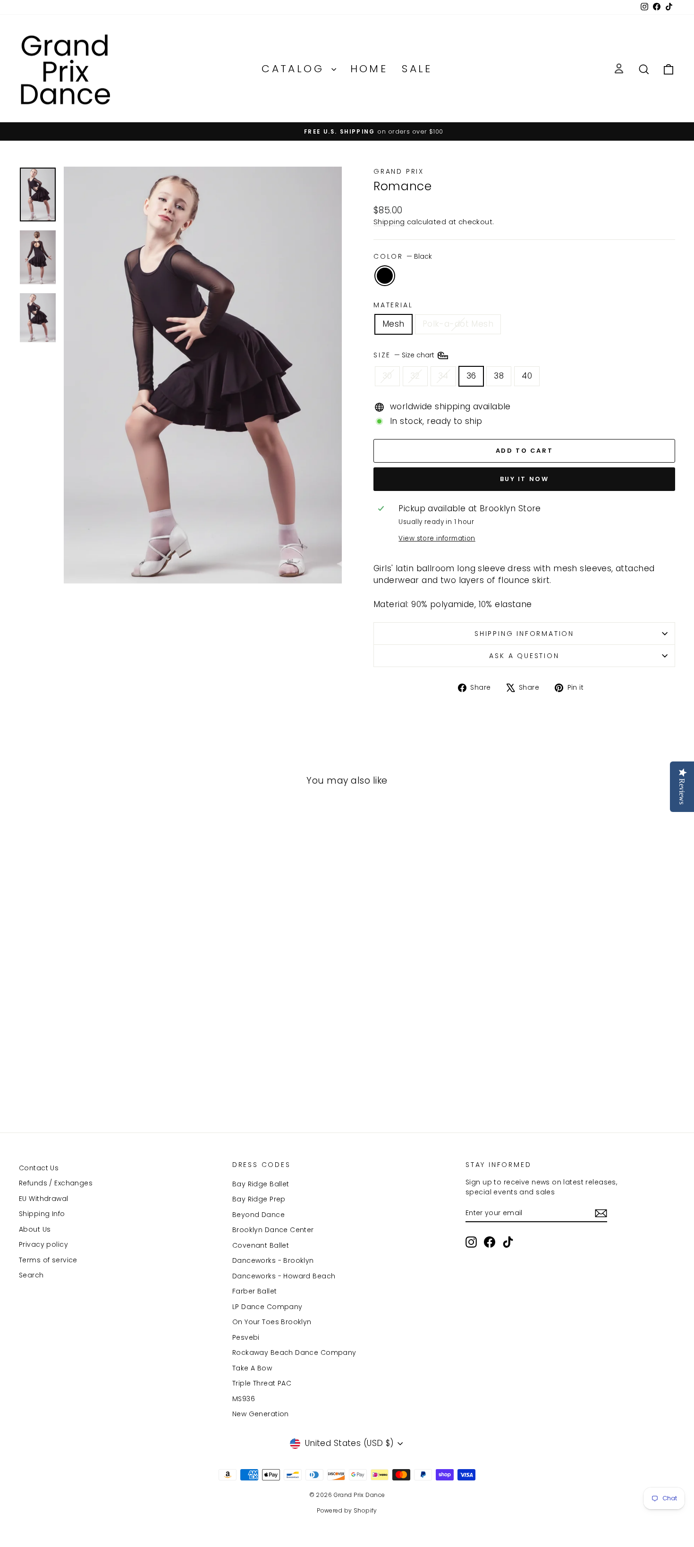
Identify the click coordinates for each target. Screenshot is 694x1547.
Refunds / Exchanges (56, 1183)
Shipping (389, 222)
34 (443, 375)
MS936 (243, 1398)
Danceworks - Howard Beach (284, 1276)
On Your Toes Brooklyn (272, 1322)
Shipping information (524, 633)
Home (369, 68)
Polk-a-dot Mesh (458, 324)
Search (31, 1275)
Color (402, 256)
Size (404, 355)
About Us (35, 1229)
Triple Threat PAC (261, 1383)
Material (393, 305)
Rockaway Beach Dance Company (294, 1352)
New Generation (260, 1414)
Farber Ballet (254, 1291)
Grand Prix (398, 171)
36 (471, 375)
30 (387, 375)
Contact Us (39, 1168)
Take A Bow (252, 1368)
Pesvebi (246, 1337)
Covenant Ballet (260, 1245)
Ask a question (524, 655)
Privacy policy (43, 1244)
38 (499, 375)
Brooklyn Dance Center (273, 1229)
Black (384, 275)
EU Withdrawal (43, 1198)
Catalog (295, 68)
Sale (417, 68)
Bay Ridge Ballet (260, 1184)
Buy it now (524, 478)
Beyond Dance (258, 1214)
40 (527, 375)
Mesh (393, 324)
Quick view (97, 1033)
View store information (436, 538)
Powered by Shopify (347, 1510)
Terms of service (48, 1260)
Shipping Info (42, 1213)
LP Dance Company (267, 1306)
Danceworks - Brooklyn (273, 1260)
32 (415, 375)
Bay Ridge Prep (259, 1199)
